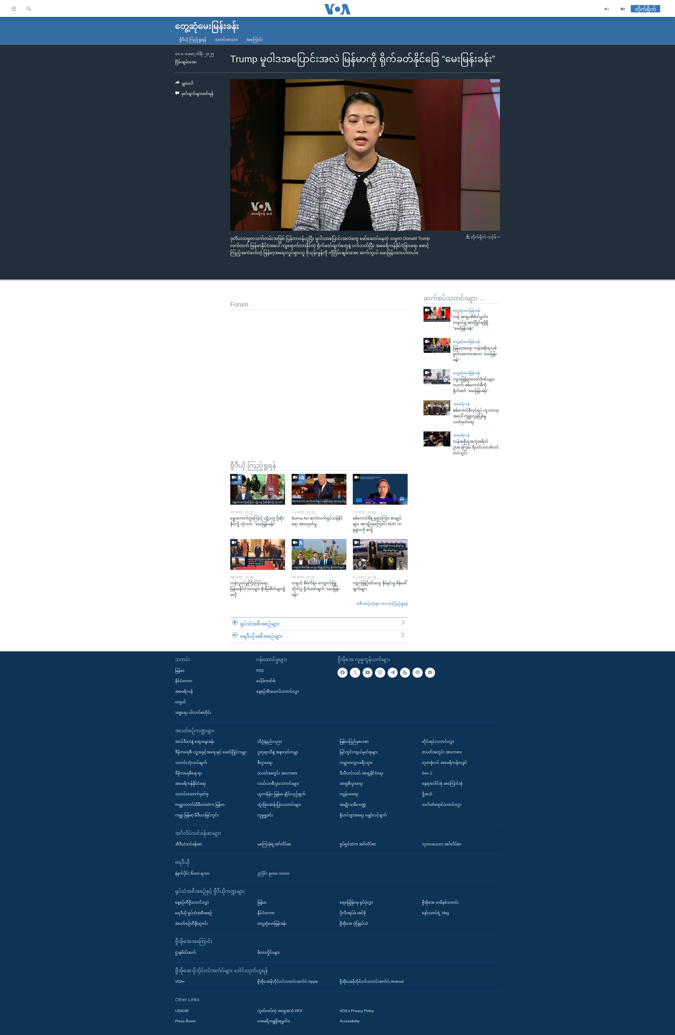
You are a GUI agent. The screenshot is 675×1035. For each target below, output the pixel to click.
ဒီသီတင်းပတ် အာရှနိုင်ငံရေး (361, 773)
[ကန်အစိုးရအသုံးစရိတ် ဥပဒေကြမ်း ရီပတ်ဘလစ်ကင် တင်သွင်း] (436, 438)
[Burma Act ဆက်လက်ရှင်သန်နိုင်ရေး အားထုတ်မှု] (319, 489)
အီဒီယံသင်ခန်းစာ (188, 844)
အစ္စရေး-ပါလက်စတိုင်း (193, 712)
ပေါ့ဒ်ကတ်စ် (265, 681)
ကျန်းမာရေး (349, 794)
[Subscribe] (430, 673)
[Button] (184, 84)
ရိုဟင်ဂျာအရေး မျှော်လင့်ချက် (363, 815)
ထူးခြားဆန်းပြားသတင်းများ (279, 804)
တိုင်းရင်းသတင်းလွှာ (438, 741)
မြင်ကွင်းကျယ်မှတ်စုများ (359, 752)
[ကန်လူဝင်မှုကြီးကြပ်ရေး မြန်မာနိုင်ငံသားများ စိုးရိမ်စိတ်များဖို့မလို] (257, 554)
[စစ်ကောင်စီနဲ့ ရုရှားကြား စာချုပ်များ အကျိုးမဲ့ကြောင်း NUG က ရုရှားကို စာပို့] (380, 489)
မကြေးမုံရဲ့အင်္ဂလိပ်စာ (274, 844)
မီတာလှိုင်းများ (268, 952)
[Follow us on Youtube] (368, 673)
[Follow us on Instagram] (380, 673)
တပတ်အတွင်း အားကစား (277, 773)
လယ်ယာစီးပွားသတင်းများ (278, 783)
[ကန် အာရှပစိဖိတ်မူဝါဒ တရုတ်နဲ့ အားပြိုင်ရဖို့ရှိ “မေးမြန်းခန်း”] (436, 314)
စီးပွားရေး (265, 762)
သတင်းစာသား (226, 39)
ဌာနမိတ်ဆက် (185, 952)
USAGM (182, 1011)
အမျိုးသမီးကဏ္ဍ (353, 804)
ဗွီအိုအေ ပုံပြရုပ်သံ (354, 923)
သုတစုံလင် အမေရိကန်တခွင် (444, 762)
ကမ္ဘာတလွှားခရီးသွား (356, 762)
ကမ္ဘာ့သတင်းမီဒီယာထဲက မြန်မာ (200, 804)
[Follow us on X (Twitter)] (355, 673)
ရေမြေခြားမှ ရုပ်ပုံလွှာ (356, 902)
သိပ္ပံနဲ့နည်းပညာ (269, 741)
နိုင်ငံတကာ (183, 681)
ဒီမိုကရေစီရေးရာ (188, 773)
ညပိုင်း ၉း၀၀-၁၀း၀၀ (273, 873)
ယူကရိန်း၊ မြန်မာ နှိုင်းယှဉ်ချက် (281, 794)
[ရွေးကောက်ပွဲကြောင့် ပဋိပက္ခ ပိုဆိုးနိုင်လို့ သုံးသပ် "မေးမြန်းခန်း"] (257, 489)
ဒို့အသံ (427, 794)
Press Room (185, 1021)
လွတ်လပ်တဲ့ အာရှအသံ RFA (279, 1011)
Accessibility (350, 1021)
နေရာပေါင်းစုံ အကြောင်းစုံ (442, 783)
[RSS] (405, 673)
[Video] (623, 9)
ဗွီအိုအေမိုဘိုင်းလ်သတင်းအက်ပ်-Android (372, 981)
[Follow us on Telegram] (393, 673)
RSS (260, 670)
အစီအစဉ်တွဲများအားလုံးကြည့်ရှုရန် (382, 603)
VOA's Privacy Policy (357, 1011)
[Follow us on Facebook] (343, 673)
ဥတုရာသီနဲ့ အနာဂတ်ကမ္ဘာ (277, 752)
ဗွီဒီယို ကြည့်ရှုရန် (192, 39)
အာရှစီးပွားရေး (351, 783)
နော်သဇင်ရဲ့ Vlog (435, 913)
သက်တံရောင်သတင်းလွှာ (441, 804)
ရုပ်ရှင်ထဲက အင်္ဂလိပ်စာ (358, 844)
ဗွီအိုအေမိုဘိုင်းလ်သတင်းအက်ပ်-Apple (287, 981)
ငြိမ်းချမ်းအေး (186, 62)
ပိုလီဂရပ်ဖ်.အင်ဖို (353, 913)
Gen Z (427, 773)
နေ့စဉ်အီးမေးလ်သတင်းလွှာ (277, 691)
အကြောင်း (254, 39)
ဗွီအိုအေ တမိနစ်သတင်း (440, 902)
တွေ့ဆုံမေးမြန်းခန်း (467, 310)
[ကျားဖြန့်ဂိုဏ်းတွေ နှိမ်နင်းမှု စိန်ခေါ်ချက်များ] (380, 554)
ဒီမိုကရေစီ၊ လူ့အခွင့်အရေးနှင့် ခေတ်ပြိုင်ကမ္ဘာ (210, 752)
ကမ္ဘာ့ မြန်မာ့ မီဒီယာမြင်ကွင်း (197, 815)
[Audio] (607, 9)
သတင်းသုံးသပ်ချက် (191, 762)
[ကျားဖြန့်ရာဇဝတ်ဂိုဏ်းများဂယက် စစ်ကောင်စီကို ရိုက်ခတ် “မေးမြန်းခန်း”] (436, 376)
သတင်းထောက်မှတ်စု (192, 794)
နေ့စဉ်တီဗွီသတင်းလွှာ (192, 902)
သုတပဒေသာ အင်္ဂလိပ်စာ (441, 844)
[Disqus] (320, 376)
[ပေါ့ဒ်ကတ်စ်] (417, 673)
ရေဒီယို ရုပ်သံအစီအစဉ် (193, 913)
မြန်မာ (179, 670)
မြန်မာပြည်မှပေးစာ (354, 741)
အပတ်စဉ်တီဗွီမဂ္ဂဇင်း (191, 923)
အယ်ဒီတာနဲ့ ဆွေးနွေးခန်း (194, 741)
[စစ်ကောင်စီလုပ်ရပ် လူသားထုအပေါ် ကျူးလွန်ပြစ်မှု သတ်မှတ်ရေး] (436, 407)
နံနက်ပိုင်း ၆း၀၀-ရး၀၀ (192, 873)
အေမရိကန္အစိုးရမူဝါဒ (273, 1021)
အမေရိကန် (461, 404)
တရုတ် (180, 702)
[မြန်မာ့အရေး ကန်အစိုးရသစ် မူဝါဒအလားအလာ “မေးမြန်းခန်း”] (436, 345)
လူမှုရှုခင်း (265, 815)
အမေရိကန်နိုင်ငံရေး (190, 783)
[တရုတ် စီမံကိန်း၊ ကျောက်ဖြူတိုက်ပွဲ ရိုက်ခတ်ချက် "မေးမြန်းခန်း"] (319, 554)
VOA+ (180, 981)
